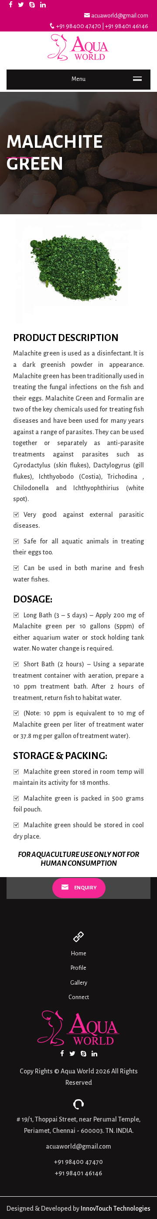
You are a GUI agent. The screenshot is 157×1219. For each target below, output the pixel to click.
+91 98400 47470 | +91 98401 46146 (101, 26)
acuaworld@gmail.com (119, 15)
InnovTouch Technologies (115, 1208)
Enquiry (85, 888)
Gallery (78, 983)
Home (78, 954)
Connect (78, 997)
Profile (78, 968)
